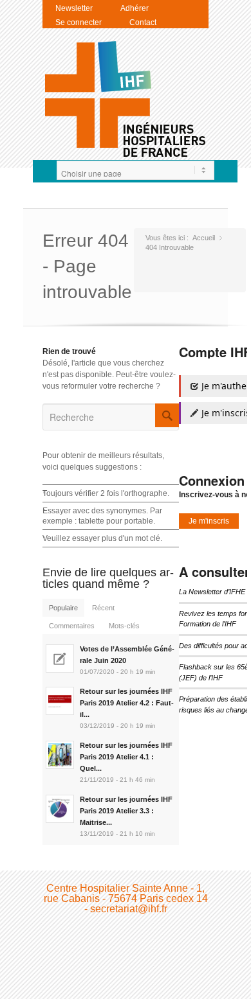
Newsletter (74, 8)
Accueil (203, 238)
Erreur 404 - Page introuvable (87, 266)
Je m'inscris (209, 521)
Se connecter (78, 22)
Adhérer (134, 8)
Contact (142, 22)
